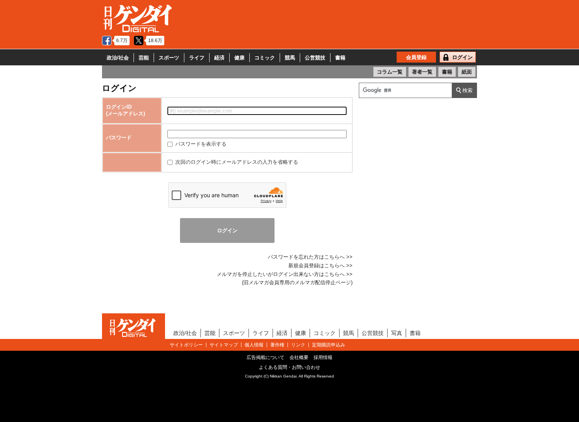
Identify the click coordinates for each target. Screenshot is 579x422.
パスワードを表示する (200, 144)
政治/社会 (118, 58)
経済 (219, 58)
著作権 (277, 344)
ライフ (196, 58)
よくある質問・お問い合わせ (289, 367)
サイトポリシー (186, 344)
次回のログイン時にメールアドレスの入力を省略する (236, 162)
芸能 (144, 58)
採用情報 (323, 357)
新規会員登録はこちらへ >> (320, 265)
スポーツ (169, 58)
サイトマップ (224, 344)
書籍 (340, 58)
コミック (264, 58)
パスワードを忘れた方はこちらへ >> (310, 257)
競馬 (290, 58)
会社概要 (299, 357)
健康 (239, 58)
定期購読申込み (328, 344)
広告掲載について (265, 357)
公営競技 (315, 58)
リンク (298, 344)
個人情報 (254, 344)
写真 (396, 333)
